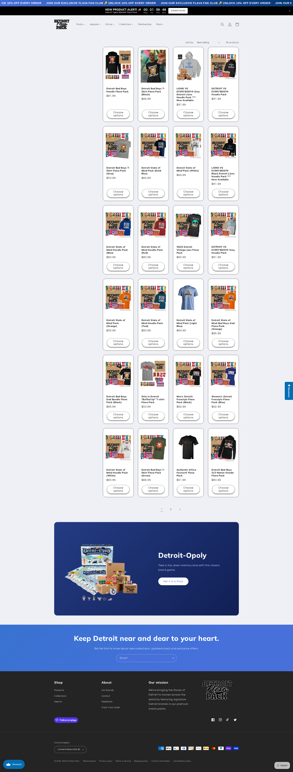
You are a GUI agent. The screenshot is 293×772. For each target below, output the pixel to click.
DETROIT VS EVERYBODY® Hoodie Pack (220, 91)
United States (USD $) (69, 749)
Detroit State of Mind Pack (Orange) (115, 323)
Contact (105, 696)
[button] (222, 24)
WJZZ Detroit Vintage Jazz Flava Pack (188, 249)
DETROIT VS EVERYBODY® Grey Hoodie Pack (223, 249)
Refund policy (89, 761)
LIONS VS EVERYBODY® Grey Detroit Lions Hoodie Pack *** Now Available (188, 94)
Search (58, 701)
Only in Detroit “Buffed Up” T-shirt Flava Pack (153, 399)
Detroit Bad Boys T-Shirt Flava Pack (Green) (153, 472)
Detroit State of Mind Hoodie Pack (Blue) (117, 249)
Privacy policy (105, 761)
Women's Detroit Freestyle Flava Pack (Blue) (222, 399)
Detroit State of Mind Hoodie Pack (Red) (152, 249)
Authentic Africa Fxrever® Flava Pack (186, 472)
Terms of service (123, 761)
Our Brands (107, 690)
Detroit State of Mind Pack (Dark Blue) (151, 170)
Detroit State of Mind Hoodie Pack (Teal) (152, 323)
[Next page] (180, 509)
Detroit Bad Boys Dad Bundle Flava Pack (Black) (116, 399)
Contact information (160, 761)
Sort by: (190, 42)
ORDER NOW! (178, 11)
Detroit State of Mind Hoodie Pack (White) (117, 472)
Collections (60, 696)
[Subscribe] (173, 658)
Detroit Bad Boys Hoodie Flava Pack (117, 90)
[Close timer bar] (289, 11)
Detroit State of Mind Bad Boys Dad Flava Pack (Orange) (223, 324)
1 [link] (162, 509)
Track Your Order (110, 707)
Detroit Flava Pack (70, 761)
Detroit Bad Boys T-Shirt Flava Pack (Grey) (118, 170)
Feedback (107, 701)
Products (59, 690)
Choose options (118, 114)
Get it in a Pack (173, 581)
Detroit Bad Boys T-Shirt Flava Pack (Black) (153, 91)
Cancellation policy (182, 761)
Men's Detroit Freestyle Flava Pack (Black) (186, 399)
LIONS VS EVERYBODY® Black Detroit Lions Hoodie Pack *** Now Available (223, 173)
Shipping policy (141, 761)
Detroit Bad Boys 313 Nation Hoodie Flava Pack (223, 472)
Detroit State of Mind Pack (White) (188, 169)
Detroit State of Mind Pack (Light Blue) (187, 323)
